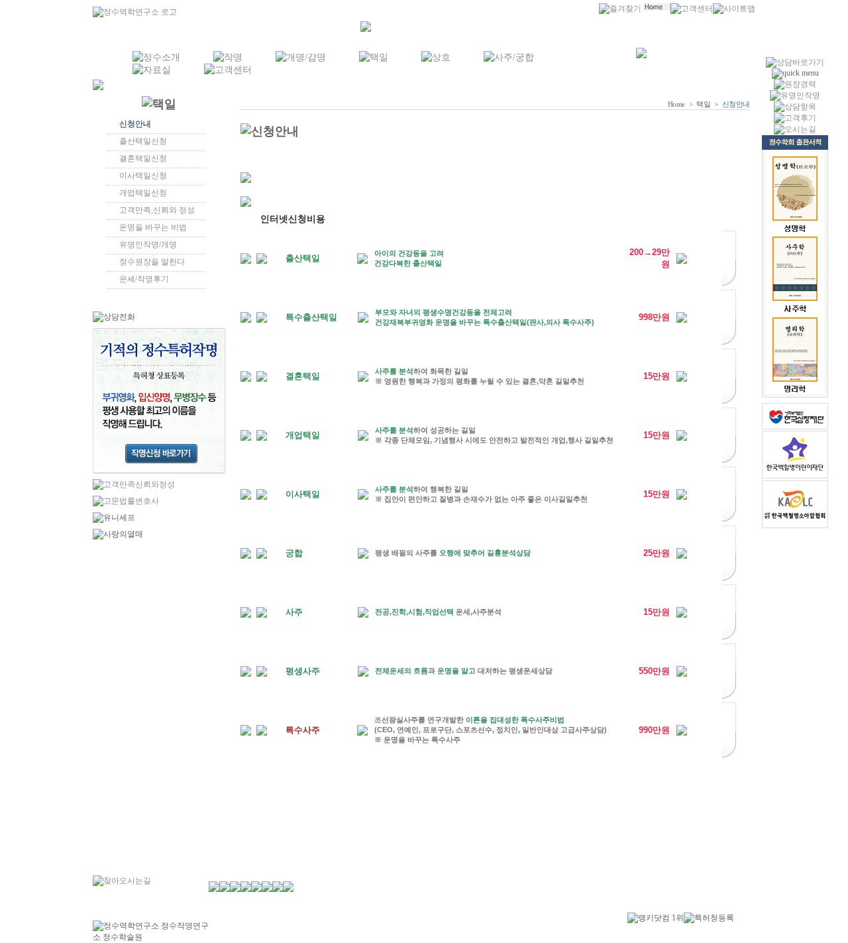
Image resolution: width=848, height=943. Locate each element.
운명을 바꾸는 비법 (153, 227)
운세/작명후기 (144, 279)
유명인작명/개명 (148, 244)
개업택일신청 (143, 192)
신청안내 (135, 124)
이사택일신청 (143, 175)
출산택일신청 (143, 141)
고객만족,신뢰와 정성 (157, 210)
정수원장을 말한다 (152, 261)
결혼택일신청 (143, 158)
